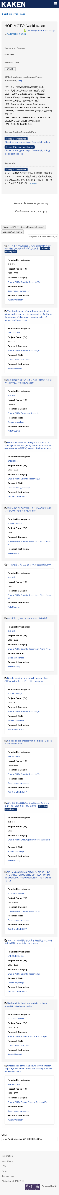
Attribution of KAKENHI (13, 1181)
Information (7, 1156)
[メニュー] (55, 4)
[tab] (31, 203)
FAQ (4, 1166)
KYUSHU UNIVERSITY (17, 497)
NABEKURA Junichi (16, 956)
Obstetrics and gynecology (17, 142)
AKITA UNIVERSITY (16, 729)
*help (52, 30)
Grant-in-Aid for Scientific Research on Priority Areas (29, 649)
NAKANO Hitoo (14, 333)
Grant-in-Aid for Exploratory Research (23, 413)
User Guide (7, 1161)
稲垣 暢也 (11, 395)
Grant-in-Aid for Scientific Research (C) (24, 282)
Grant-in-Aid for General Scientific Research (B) (27, 1037)
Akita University (14, 431)
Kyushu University (15, 300)
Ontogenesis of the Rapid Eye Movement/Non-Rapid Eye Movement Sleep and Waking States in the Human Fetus (28, 1069)
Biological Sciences (14, 154)
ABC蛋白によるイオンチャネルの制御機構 (27, 618)
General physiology (41, 142)
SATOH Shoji (13, 461)
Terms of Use (8, 1176)
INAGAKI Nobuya (15, 524)
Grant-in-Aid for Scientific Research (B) (23, 351)
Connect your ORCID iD (38, 30)
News (4, 1171)
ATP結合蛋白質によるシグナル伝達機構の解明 (29, 564)
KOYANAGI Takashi (16, 893)
